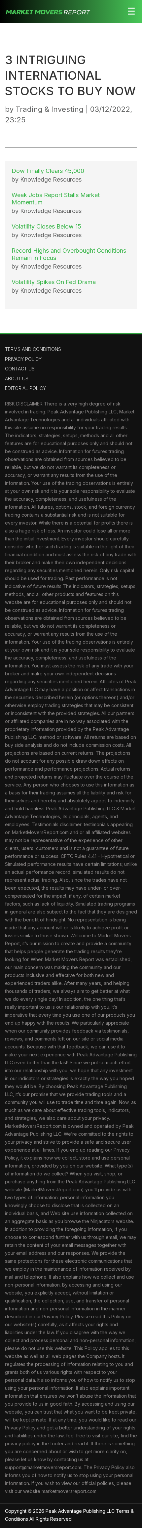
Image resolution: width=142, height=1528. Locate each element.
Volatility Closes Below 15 (46, 226)
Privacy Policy (23, 359)
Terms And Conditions (33, 349)
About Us (16, 378)
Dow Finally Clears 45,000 (48, 170)
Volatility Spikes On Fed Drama (54, 281)
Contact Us (20, 368)
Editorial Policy (25, 388)
